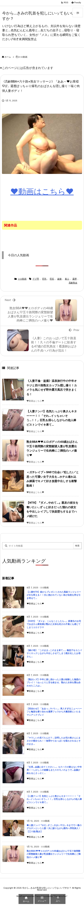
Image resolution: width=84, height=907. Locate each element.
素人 (67, 279)
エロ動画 (23, 57)
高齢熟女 (73, 283)
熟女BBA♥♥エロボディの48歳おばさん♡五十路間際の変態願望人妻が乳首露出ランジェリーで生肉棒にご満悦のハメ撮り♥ (54, 854)
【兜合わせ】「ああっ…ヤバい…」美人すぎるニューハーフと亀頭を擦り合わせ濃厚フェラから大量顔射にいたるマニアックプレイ (54, 711)
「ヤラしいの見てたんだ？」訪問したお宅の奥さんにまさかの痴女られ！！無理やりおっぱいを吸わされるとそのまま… (54, 740)
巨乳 (44, 279)
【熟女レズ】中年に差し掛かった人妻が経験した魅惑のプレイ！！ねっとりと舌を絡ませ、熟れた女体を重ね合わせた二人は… (54, 682)
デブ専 (36, 279)
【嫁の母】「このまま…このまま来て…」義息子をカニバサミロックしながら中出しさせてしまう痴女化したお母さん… (54, 653)
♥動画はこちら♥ (42, 191)
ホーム (8, 57)
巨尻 (52, 279)
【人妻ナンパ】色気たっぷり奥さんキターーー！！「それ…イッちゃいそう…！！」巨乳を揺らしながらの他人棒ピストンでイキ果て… (54, 799)
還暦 (74, 279)
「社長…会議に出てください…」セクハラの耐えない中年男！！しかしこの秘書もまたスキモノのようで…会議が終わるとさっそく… (54, 770)
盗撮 (59, 279)
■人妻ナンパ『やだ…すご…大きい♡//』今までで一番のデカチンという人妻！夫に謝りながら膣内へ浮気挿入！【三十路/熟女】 (54, 828)
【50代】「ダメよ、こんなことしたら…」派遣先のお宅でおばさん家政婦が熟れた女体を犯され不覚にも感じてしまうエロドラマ (54, 624)
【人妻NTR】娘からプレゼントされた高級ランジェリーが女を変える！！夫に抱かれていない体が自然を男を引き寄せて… (54, 595)
